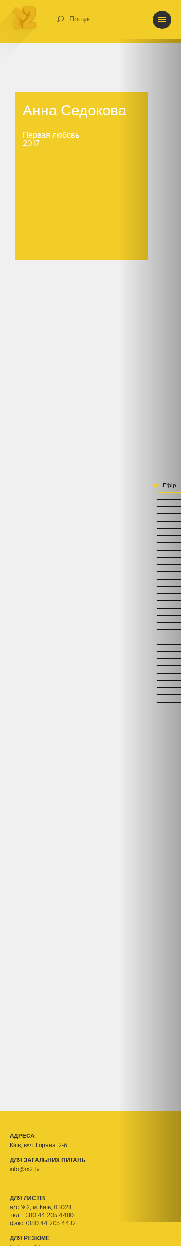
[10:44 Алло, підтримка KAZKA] (149, 687)
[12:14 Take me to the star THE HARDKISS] (149, 513)
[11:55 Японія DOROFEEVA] (149, 550)
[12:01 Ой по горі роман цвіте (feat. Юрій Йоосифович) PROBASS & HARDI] (149, 535)
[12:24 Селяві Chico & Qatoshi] (149, 492)
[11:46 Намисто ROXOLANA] (149, 571)
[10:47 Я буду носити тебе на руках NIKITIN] (149, 680)
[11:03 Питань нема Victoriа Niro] (149, 644)
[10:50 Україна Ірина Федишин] (149, 673)
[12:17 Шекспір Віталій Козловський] (149, 506)
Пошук (80, 19)
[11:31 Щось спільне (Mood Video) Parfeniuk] (149, 593)
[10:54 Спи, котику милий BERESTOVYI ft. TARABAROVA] (149, 665)
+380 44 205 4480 (48, 1215)
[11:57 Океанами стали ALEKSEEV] (149, 542)
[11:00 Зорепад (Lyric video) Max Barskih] (149, 651)
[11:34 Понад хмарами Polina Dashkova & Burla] (149, 586)
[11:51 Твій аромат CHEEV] (149, 557)
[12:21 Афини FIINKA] (149, 499)
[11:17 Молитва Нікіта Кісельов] (149, 622)
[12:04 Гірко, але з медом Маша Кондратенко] (149, 528)
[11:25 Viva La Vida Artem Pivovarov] (149, 607)
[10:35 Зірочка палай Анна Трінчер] (149, 702)
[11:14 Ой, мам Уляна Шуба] (149, 629)
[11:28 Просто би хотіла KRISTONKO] (149, 600)
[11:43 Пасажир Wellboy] (149, 578)
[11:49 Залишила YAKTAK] (149, 564)
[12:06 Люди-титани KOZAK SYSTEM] (149, 521)
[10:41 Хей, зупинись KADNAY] (149, 694)
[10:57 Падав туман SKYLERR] (149, 658)
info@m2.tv (25, 1169)
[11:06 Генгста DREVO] (149, 636)
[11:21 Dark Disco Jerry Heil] (149, 615)
